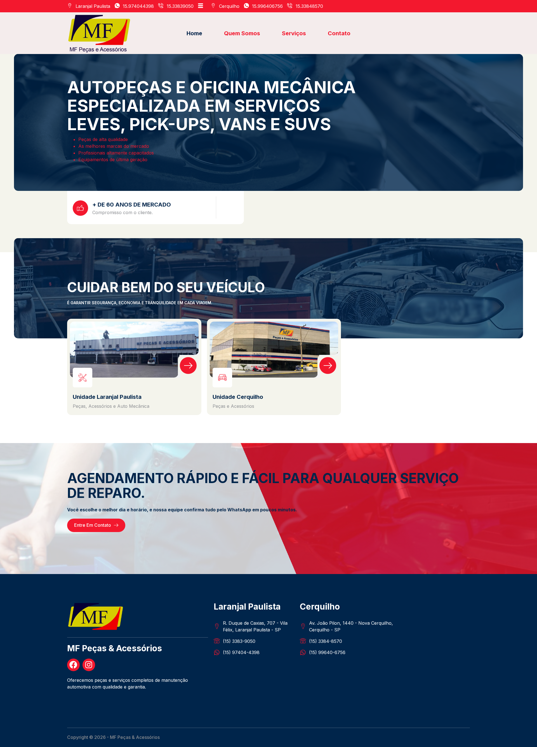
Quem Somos (242, 33)
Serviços (294, 33)
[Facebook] (73, 665)
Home (194, 33)
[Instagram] (89, 665)
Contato (339, 33)
